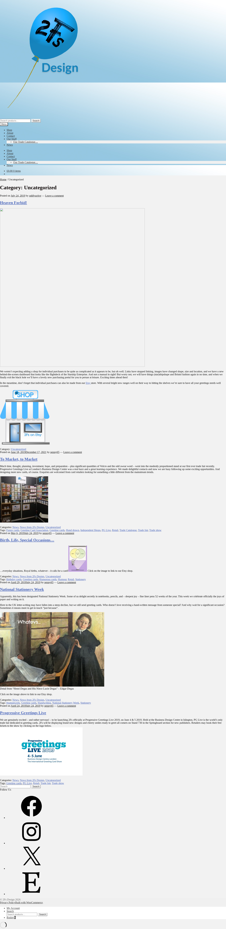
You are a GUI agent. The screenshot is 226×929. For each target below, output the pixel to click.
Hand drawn (72, 530)
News (10, 144)
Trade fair (143, 530)
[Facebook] (31, 817)
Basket (11, 917)
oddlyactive (35, 195)
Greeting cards (57, 530)
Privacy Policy (7, 902)
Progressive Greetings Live (23, 713)
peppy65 (54, 452)
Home (3, 179)
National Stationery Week (22, 589)
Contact (11, 136)
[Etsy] (31, 894)
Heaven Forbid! (13, 203)
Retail (115, 530)
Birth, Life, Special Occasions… (27, 540)
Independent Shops (90, 530)
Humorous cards (48, 579)
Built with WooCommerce (29, 902)
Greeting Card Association (34, 530)
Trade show (155, 530)
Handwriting (44, 702)
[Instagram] (31, 843)
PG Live (106, 530)
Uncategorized (18, 449)
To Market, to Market (18, 459)
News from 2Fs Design (32, 527)
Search (36, 120)
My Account (13, 908)
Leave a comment (54, 195)
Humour (62, 579)
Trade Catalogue (128, 530)
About (10, 133)
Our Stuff (12, 138)
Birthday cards (14, 579)
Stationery (80, 579)
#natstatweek (13, 702)
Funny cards (12, 530)
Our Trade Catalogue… (25, 141)
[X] (31, 868)
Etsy (88, 383)
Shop (9, 130)
